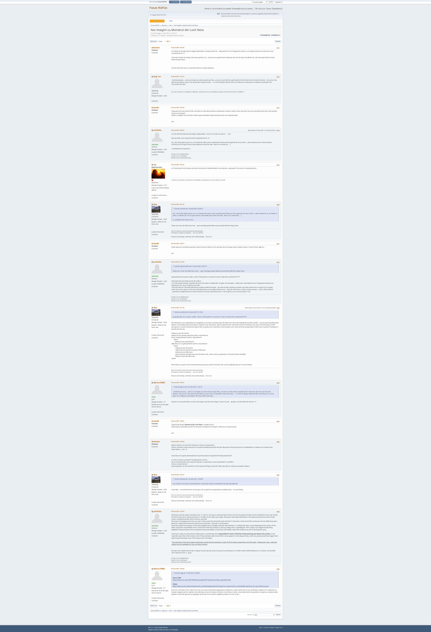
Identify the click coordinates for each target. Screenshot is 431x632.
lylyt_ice (157, 76)
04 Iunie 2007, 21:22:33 (177, 511)
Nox (155, 204)
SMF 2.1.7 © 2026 (153, 627)
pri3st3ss (158, 130)
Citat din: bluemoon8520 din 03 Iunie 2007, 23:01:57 (190, 266)
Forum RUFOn (158, 7)
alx (155, 164)
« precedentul (265, 35)
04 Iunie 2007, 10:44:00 (177, 441)
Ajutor (261, 627)
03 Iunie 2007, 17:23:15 (177, 76)
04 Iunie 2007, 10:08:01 (177, 421)
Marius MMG (159, 382)
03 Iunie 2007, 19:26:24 (177, 107)
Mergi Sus (153, 606)
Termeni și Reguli (269, 627)
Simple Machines (163, 627)
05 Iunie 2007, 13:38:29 (177, 568)
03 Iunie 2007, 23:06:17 (177, 243)
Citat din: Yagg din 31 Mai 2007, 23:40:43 (187, 573)
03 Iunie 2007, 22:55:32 (177, 164)
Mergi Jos (153, 41)
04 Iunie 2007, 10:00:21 (177, 382)
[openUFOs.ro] (152, 229)
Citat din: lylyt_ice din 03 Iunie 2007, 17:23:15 (188, 387)
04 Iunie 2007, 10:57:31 (177, 474)
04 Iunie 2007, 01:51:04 (177, 307)
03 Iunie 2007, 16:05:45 (177, 47)
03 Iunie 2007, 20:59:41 (177, 130)
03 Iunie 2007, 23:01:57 (177, 204)
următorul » (275, 35)
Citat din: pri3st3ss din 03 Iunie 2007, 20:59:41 (188, 209)
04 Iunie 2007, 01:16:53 (177, 262)
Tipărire (277, 41)
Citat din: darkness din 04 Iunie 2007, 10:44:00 (188, 479)
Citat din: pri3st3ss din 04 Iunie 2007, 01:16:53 (188, 312)
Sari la (249, 614)
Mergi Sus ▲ (279, 627)
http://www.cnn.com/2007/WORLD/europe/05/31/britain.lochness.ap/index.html (202, 580)
